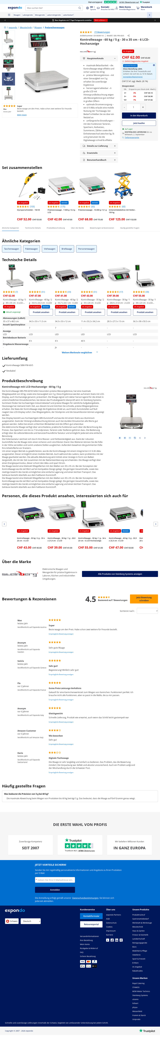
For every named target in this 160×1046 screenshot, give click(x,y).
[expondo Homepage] (5, 27)
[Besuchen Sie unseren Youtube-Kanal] (107, 940)
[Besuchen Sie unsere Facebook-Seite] (112, 940)
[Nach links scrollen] (5, 20)
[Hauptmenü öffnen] (9, 15)
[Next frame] (144, 437)
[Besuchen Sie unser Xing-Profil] (121, 940)
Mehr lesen (22, 115)
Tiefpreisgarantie (132, 137)
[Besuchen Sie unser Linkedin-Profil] (116, 940)
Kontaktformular (91, 916)
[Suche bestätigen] (80, 8)
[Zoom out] (129, 437)
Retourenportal (91, 924)
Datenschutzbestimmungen (85, 898)
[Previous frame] (139, 437)
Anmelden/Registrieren (133, 77)
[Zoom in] (124, 437)
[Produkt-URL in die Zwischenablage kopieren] (128, 36)
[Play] (119, 437)
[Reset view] (134, 437)
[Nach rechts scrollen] (155, 20)
